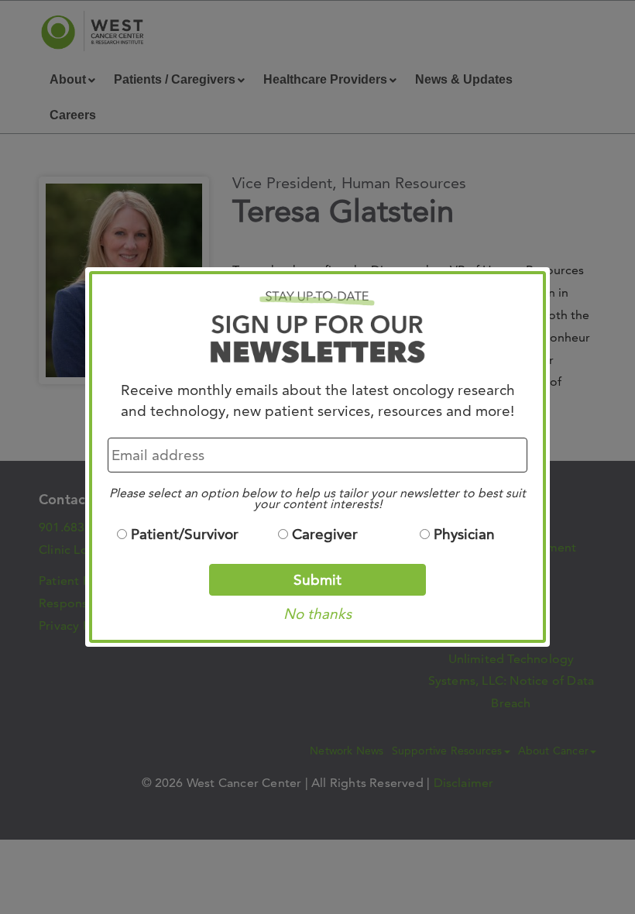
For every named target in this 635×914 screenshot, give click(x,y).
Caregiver (325, 534)
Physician (464, 534)
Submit (317, 580)
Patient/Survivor (185, 534)
